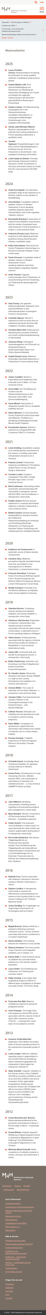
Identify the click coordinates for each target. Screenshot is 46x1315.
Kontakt (26, 1186)
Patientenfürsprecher (14, 1248)
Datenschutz (9, 1190)
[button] (42, 8)
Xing (7, 1295)
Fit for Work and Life (13, 1272)
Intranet (17, 1186)
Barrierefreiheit (23, 1190)
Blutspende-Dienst (13, 1216)
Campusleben (11, 1268)
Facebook (9, 1284)
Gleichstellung (11, 1220)
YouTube (9, 1291)
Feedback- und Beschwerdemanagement (16, 1252)
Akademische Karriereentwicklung (19, 1207)
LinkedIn (9, 1298)
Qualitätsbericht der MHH (15, 1223)
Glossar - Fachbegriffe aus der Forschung (18, 1264)
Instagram (9, 1288)
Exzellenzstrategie (13, 1204)
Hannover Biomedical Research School (18, 1212)
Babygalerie (10, 1230)
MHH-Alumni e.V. (12, 1227)
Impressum (7, 1186)
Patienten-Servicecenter (15, 1241)
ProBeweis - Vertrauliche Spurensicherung (15, 1258)
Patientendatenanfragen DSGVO (19, 1244)
